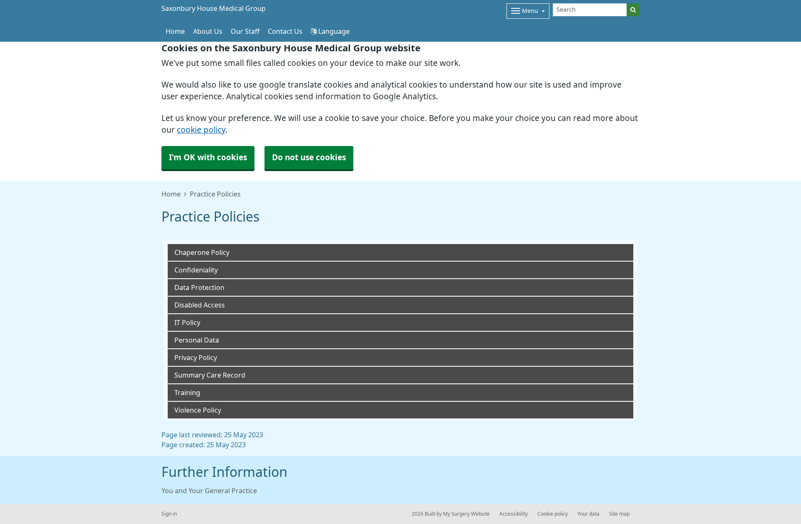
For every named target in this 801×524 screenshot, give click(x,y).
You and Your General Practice (209, 490)
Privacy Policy (195, 357)
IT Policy (187, 322)
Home (171, 194)
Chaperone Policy (201, 252)
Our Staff (245, 31)
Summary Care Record (209, 375)
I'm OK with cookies (208, 157)
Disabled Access (199, 305)
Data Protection (199, 287)
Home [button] (175, 31)
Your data (588, 513)
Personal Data (196, 340)
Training (187, 392)
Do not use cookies (309, 157)
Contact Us (285, 31)
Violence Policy (197, 410)
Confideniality (196, 270)
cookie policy (201, 130)
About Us (207, 31)
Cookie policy (552, 513)
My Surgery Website (466, 513)
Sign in (169, 513)
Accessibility (513, 513)
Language (333, 31)
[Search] (633, 9)
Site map (619, 513)
